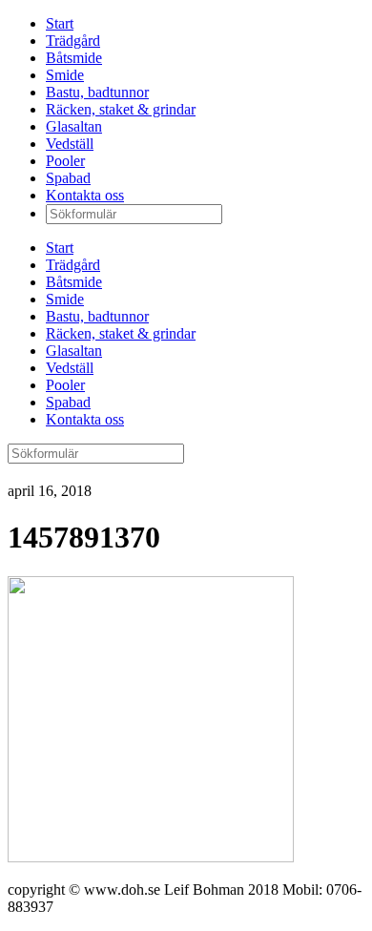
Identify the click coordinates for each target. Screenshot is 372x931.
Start (59, 23)
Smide (65, 75)
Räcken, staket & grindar (121, 109)
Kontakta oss (85, 195)
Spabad (68, 178)
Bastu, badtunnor (97, 92)
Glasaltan (74, 126)
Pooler (65, 161)
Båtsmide (74, 58)
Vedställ (69, 143)
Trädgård (73, 40)
